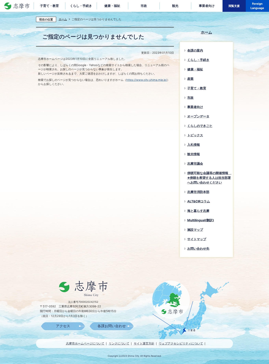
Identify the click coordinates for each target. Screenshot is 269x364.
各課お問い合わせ (111, 326)
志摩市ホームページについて (85, 343)
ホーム (63, 19)
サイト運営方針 (144, 343)
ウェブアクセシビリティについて (181, 343)
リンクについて (119, 343)
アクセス (63, 326)
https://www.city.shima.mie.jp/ (146, 79)
